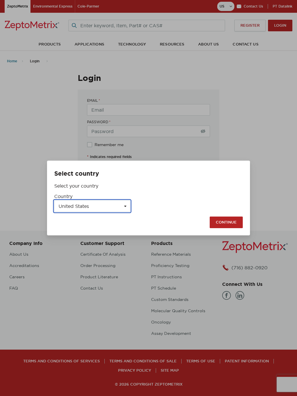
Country (63, 196)
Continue (226, 222)
